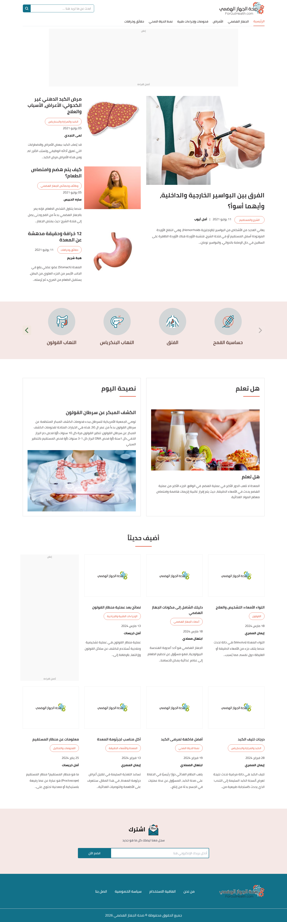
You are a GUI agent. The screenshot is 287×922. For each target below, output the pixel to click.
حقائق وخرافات (134, 21)
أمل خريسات (132, 633)
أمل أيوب (200, 219)
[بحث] (27, 8)
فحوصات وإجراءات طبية (192, 21)
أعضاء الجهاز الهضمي (186, 621)
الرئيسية (259, 21)
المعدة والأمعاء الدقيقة (123, 748)
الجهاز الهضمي (238, 21)
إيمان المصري (255, 633)
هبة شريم (74, 258)
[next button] (27, 330)
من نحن (189, 891)
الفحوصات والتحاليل (64, 748)
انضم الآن (94, 853)
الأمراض (218, 21)
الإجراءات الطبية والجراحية (122, 616)
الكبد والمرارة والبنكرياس (63, 121)
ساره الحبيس (73, 199)
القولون (256, 616)
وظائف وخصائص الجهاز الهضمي (59, 185)
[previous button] (260, 330)
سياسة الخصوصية (128, 891)
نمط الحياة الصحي (161, 21)
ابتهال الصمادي (191, 765)
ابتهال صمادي (192, 638)
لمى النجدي (73, 135)
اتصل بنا (101, 891)
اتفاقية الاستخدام (162, 891)
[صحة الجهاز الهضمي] (241, 8)
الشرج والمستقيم (249, 219)
